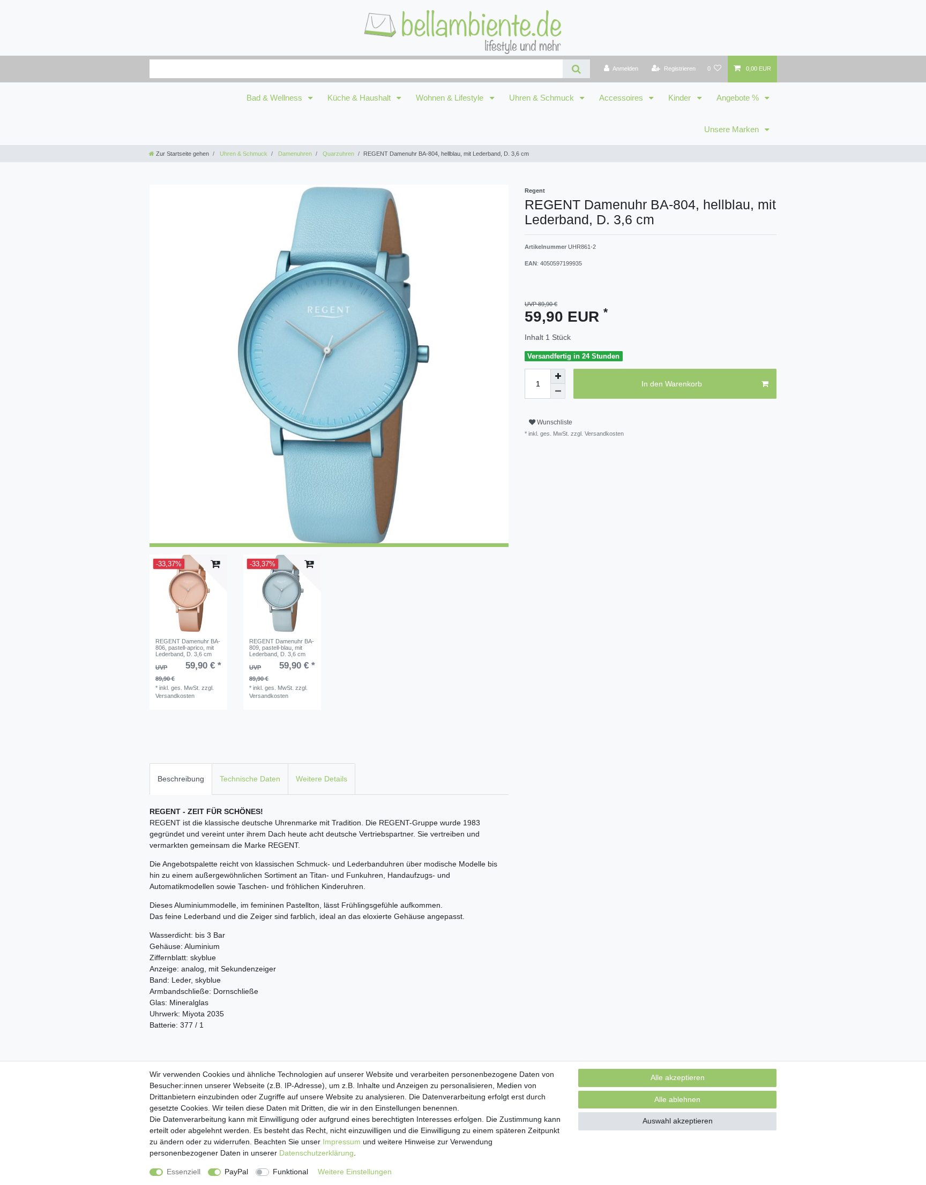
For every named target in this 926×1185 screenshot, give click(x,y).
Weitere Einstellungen (355, 1171)
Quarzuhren (337, 153)
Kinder (680, 98)
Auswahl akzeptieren (678, 1120)
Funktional (290, 1171)
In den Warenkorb (671, 383)
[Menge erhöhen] (557, 376)
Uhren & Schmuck (542, 98)
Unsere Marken (732, 129)
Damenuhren (294, 153)
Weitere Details (321, 778)
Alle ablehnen (677, 1099)
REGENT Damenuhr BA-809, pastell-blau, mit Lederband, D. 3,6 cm (281, 648)
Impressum (342, 1141)
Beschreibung (181, 778)
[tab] (181, 779)
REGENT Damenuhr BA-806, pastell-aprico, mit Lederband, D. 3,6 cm (187, 648)
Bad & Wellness (275, 98)
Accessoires (622, 98)
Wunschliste (553, 422)
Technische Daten (250, 778)
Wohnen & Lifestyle (451, 98)
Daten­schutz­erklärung (316, 1153)
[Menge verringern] (557, 391)
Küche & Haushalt (360, 98)
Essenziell (183, 1171)
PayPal (236, 1171)
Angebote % (738, 98)
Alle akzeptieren (678, 1077)
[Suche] (576, 68)
